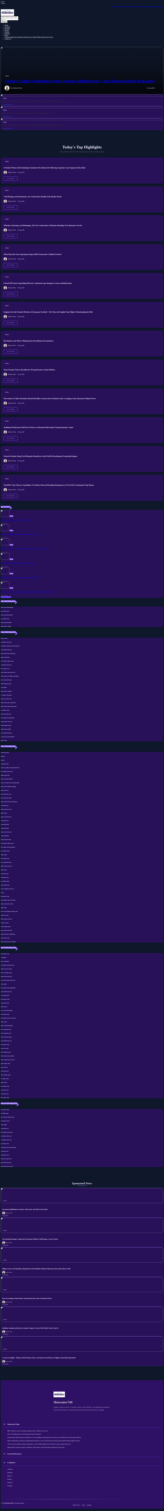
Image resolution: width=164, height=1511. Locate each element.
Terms (83, 1505)
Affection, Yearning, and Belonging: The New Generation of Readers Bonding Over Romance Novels (43, 225)
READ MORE (11, 178)
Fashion (7, 32)
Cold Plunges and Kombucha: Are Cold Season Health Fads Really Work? (33, 197)
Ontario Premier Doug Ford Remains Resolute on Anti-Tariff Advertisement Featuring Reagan (40, 456)
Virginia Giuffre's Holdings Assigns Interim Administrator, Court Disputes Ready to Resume (80, 81)
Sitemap (89, 1505)
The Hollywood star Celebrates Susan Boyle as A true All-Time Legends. (25, 113)
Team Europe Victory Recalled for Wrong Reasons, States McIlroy (29, 370)
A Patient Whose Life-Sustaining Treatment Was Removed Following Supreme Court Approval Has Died (44, 168)
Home (6, 25)
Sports (44, 37)
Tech (47, 37)
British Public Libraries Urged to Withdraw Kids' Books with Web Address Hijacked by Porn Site (36, 1447)
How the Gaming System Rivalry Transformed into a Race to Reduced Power (18, 563)
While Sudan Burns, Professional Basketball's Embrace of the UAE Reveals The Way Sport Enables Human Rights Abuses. (43, 1440)
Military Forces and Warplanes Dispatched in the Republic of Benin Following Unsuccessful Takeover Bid (25, 548)
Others (35, 37)
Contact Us (8, 39)
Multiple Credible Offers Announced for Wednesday (146, 6)
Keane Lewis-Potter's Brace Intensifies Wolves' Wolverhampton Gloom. (108, 6)
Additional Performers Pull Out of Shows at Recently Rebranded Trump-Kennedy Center (38, 427)
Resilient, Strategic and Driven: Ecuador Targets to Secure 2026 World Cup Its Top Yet (21, 577)
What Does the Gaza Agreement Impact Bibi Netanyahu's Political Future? (33, 254)
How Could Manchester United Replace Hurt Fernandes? (24, 1434)
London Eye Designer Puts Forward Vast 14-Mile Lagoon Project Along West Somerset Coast (32, 125)
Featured (7, 33)
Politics (39, 37)
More (6, 35)
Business (7, 28)
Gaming (7, 37)
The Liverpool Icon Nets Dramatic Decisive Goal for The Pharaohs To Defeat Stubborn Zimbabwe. (34, 101)
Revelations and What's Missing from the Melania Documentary (29, 341)
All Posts (7, 27)
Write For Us (76, 1505)
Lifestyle (26, 37)
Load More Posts (6, 597)
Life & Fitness (18, 37)
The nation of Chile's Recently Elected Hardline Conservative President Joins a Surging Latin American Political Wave (50, 399)
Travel (51, 37)
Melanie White (17, 88)
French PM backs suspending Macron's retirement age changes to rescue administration (38, 283)
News (31, 37)
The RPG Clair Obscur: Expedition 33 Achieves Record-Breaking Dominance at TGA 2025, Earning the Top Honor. (49, 485)
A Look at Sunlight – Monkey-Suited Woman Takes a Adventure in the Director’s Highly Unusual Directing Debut (27, 591)
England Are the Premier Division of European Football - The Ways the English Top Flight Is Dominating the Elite (48, 312)
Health (12, 37)
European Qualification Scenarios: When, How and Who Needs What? (17, 520)
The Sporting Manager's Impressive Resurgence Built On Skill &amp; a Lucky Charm (20, 534)
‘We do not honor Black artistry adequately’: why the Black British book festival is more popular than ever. (39, 1444)
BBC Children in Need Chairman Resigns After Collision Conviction (27, 1431)
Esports (7, 30)
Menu (5, 22)
